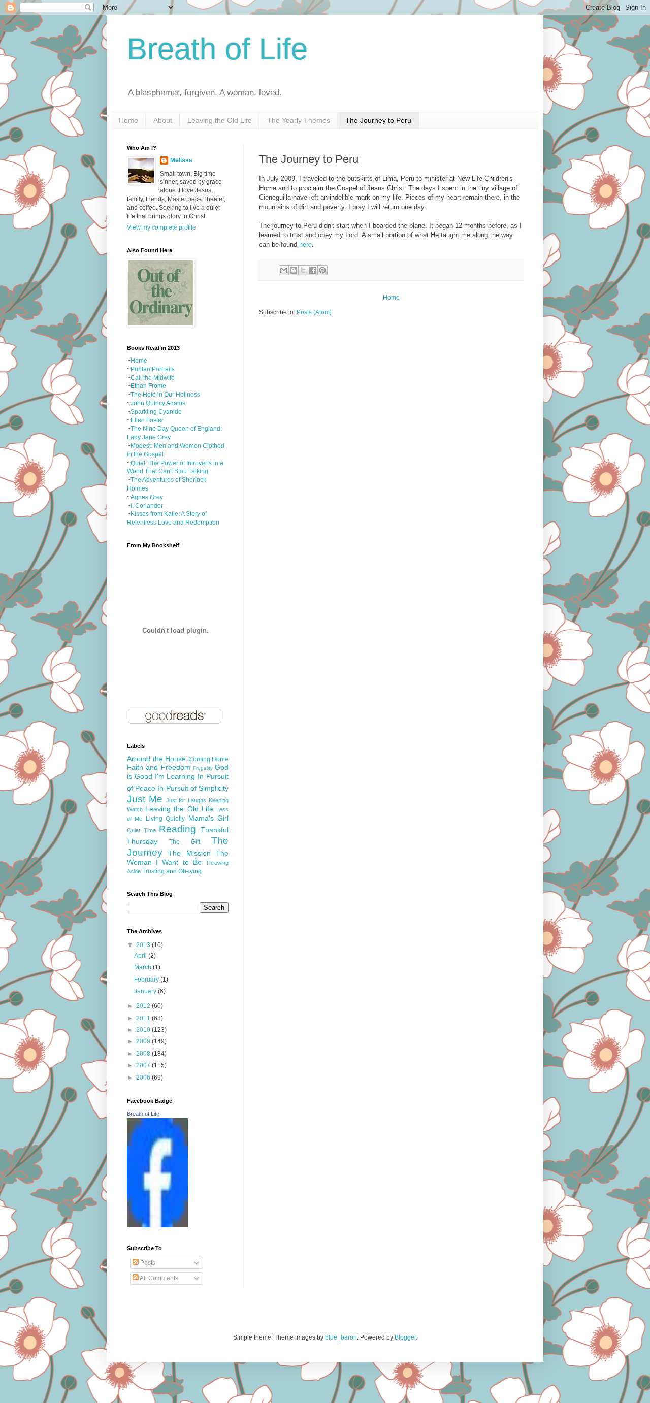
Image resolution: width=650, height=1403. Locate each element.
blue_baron (341, 1337)
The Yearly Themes (298, 120)
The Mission (189, 853)
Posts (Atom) (314, 312)
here (305, 244)
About (162, 120)
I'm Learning (175, 776)
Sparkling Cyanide (156, 411)
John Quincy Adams (158, 403)
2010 (144, 1029)
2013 (144, 945)
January (146, 991)
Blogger (405, 1337)
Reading (177, 829)
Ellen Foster (147, 420)
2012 (144, 1005)
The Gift (184, 841)
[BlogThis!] (293, 270)
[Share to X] (303, 270)
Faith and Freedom (158, 767)
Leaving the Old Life (219, 120)
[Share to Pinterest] (322, 270)
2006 (144, 1077)
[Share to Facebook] (313, 270)
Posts (147, 1262)
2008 (144, 1053)
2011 (144, 1018)
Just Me (144, 799)
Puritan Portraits (153, 369)
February (147, 979)
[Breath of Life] (157, 1225)
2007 (144, 1065)
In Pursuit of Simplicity (193, 788)
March (143, 967)
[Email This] (284, 270)
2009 (144, 1041)
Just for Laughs (186, 800)
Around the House (156, 759)
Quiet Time (141, 830)
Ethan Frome (148, 385)
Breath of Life (217, 49)
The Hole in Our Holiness (165, 394)
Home (128, 120)
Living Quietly (165, 818)
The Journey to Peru (378, 120)
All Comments (158, 1278)
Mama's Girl (208, 818)
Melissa (181, 160)
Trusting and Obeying (172, 871)
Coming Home (208, 759)
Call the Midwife (153, 377)
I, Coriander (147, 505)
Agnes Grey (147, 497)
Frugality (203, 768)
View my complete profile (161, 227)
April (141, 955)
